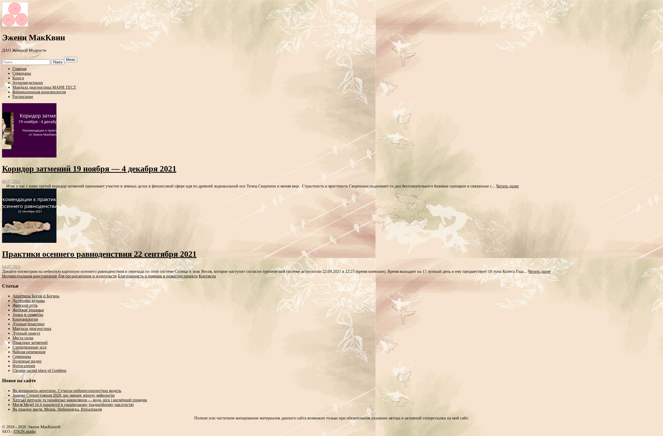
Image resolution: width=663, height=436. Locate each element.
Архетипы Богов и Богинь (35, 296)
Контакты (207, 276)
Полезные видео (26, 361)
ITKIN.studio (24, 431)
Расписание (22, 96)
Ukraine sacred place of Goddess (39, 370)
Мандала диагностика (31, 328)
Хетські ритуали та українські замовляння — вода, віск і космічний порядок (79, 400)
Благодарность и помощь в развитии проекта (158, 276)
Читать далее (507, 186)
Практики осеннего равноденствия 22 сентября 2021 (99, 254)
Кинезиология (25, 319)
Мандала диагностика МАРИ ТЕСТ (44, 87)
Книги (18, 78)
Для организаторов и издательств (87, 276)
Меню (70, 60)
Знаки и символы (27, 314)
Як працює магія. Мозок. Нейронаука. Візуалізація (57, 409)
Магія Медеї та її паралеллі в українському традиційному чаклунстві (73, 404)
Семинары (21, 73)
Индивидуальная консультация (29, 276)
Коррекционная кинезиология (39, 92)
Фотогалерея (23, 366)
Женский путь (25, 305)
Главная (19, 68)
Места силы (22, 338)
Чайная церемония (28, 352)
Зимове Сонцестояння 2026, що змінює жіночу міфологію (63, 395)
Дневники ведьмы (28, 300)
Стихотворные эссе (29, 347)
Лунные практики (28, 324)
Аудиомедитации (27, 82)
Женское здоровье (28, 310)
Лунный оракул (26, 333)
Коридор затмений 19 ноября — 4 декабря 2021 (89, 168)
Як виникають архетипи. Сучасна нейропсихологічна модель (66, 390)
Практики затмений (30, 342)
